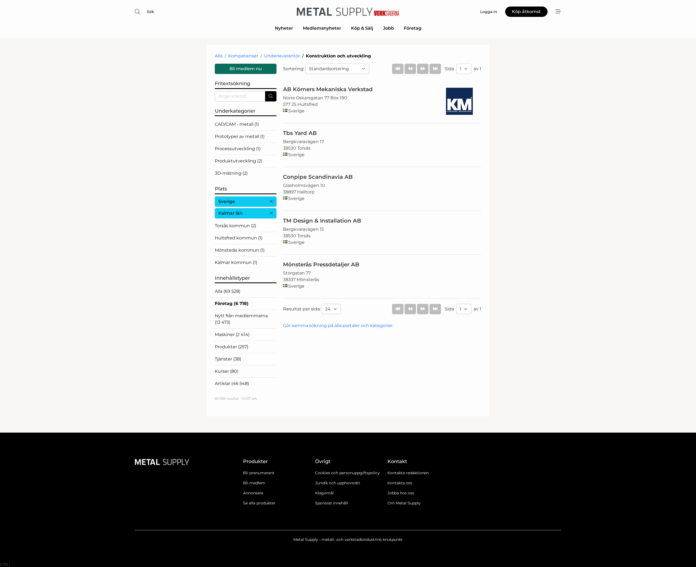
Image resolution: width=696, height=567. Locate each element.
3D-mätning (231, 173)
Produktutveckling (238, 161)
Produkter (231, 346)
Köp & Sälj (362, 28)
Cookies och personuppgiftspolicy (347, 472)
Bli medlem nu (245, 68)
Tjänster (228, 359)
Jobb (388, 28)
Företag (412, 28)
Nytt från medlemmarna (241, 319)
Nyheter (284, 28)
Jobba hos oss (400, 493)
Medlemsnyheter (322, 28)
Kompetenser (243, 55)
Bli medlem (254, 482)
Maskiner (232, 334)
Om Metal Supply (404, 503)
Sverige (226, 201)
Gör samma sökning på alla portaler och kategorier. (338, 325)
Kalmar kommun (236, 262)
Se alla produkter (259, 503)
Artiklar (232, 383)
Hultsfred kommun (238, 238)
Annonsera (253, 493)
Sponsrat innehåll (331, 503)
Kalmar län (230, 213)
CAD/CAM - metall (237, 124)
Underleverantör (282, 55)
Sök (150, 11)
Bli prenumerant (258, 472)
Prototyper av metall (240, 136)
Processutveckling (237, 148)
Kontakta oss (399, 482)
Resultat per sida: (302, 309)
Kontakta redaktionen (408, 472)
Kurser (226, 371)
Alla (218, 55)
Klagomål (324, 493)
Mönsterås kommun (240, 250)
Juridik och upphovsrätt (337, 482)
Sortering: (294, 68)
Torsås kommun (235, 225)
